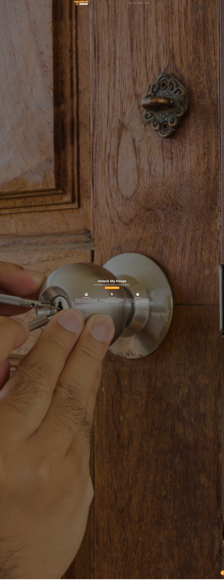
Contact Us (146, 3)
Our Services (140, 3)
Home (130, 3)
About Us (134, 3)
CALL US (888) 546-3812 (112, 287)
